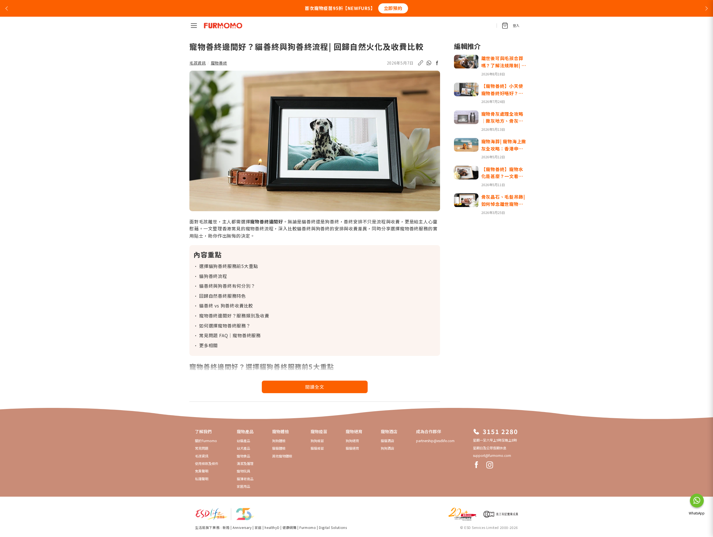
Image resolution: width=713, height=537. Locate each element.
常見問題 (201, 448)
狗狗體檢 (278, 440)
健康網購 (289, 527)
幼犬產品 (243, 448)
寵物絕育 (354, 431)
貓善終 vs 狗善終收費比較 (226, 305)
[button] (6, 8)
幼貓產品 (243, 440)
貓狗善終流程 (213, 276)
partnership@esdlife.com (435, 440)
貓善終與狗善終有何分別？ (227, 285)
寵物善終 (219, 63)
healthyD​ (272, 527)
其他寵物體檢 (282, 456)
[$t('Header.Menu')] (193, 25)
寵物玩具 (243, 471)
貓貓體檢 (278, 448)
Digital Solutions (333, 527)
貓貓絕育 (352, 448)
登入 (516, 25)
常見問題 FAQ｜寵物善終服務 (230, 335)
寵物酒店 (389, 431)
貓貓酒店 (387, 440)
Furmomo (307, 527)
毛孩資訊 (197, 63)
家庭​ (258, 527)
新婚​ (226, 527)
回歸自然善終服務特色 (222, 295)
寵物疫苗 (319, 431)
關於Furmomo (206, 440)
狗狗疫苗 (317, 440)
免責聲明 (201, 471)
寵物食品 (243, 456)
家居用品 (243, 486)
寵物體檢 (280, 431)
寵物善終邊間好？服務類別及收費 (234, 315)
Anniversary (242, 527)
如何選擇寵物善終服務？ (225, 325)
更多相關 (208, 345)
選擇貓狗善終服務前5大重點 (228, 266)
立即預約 (393, 8)
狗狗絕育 (352, 440)
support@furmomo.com (492, 455)
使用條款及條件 (206, 463)
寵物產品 (245, 431)
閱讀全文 (314, 386)
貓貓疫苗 (317, 448)
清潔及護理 (245, 463)
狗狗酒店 (387, 448)
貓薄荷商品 (245, 478)
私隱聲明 (201, 478)
